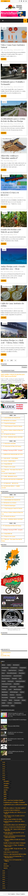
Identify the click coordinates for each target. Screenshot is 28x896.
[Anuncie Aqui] (13, 16)
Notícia (4, 101)
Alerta (3, 665)
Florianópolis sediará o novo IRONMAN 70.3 (15, 825)
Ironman (5, 323)
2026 (3, 762)
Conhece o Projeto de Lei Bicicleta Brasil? (15, 827)
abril (5, 798)
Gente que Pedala (20, 681)
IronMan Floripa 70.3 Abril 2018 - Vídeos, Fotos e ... (14, 822)
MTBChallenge (14, 692)
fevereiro (6, 866)
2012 (3, 881)
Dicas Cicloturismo (6, 676)
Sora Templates (11, 894)
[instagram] (21, 1)
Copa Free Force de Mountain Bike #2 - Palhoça (14, 860)
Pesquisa (4, 700)
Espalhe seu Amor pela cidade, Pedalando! (15, 843)
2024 (3, 766)
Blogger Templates (20, 894)
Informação (13, 686)
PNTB (10, 700)
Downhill (14, 678)
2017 (3, 871)
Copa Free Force (12, 670)
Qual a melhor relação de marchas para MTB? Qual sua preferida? (13, 375)
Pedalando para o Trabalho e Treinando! (13, 83)
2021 (3, 773)
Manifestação (17, 689)
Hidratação (4, 686)
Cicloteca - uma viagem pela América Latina (15, 854)
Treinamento (6, 65)
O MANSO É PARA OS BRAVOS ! (10, 193)
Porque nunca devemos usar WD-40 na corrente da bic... (14, 833)
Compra (4, 670)
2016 (3, 873)
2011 (3, 883)
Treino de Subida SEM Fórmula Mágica (17, 719)
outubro (6, 785)
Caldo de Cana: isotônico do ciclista (12, 304)
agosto (6, 790)
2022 (3, 771)
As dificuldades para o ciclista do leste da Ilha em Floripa (13, 119)
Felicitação (10, 681)
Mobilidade (5, 692)
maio (5, 796)
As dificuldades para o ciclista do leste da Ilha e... (15, 805)
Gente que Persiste (6, 684)
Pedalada (12, 697)
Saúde (4, 28)
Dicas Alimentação (7, 138)
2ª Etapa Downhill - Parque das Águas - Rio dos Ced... (15, 849)
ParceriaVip (5, 697)
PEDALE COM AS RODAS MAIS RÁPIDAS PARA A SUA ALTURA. (14, 836)
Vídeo (12, 705)
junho (5, 794)
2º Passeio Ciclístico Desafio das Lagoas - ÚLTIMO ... (14, 840)
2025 (3, 764)
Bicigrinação (5, 667)
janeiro (6, 868)
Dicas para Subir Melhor (14, 726)
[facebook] (19, 1)
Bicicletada (16, 665)
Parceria (5, 212)
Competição (23, 667)
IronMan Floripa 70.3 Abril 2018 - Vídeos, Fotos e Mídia (12, 341)
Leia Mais (3, 59)
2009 (4, 888)
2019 (3, 777)
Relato (23, 700)
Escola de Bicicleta (6, 652)
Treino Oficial (5, 705)
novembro (6, 783)
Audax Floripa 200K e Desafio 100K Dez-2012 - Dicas (13, 267)
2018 (3, 779)
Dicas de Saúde (17, 676)
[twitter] (23, 1)
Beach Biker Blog (5, 655)
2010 (3, 886)
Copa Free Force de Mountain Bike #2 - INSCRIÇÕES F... (14, 857)
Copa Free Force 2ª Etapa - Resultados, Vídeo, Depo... (14, 845)
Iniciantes (20, 686)
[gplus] (26, 1)
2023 (3, 768)
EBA (20, 678)
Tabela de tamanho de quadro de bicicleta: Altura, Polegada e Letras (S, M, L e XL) (17, 715)
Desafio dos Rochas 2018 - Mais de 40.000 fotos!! (11, 230)
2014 (3, 877)
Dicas (3, 673)
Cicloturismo (6, 175)
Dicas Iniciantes (6, 678)
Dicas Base (21, 673)
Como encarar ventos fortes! (11, 852)
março (5, 864)
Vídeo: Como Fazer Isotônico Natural (13, 46)
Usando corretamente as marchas (16, 745)
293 (11, 360)
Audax (4, 249)
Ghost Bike (16, 684)
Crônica (21, 670)
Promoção (16, 700)
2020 (3, 775)
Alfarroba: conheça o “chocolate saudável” (9, 156)
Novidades (4, 695)
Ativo (2, 654)
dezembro (6, 781)
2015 (3, 875)
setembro (6, 787)
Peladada (20, 697)
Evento (3, 681)
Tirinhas (10, 703)
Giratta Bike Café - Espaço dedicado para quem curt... (14, 829)
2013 (3, 879)
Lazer (10, 689)
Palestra (12, 695)
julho (5, 792)
